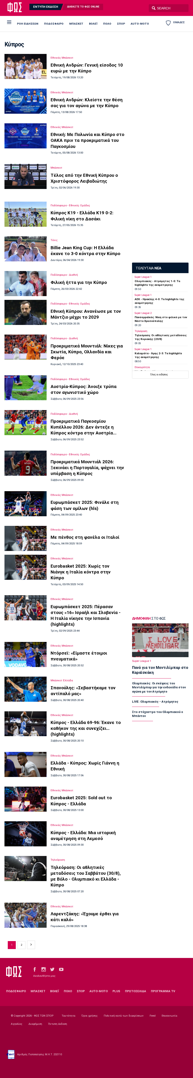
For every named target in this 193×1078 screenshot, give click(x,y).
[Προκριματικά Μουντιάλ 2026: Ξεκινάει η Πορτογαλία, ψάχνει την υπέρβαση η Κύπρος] (25, 463)
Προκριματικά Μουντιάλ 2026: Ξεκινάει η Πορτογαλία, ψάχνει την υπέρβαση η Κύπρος (87, 467)
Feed (153, 1015)
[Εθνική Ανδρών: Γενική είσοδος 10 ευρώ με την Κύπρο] (25, 66)
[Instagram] (43, 969)
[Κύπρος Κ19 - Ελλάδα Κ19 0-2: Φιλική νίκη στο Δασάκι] (25, 214)
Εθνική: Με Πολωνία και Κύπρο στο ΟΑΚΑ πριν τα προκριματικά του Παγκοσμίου (87, 140)
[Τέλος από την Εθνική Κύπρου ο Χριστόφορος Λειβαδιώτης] (25, 176)
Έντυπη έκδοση (57, 1023)
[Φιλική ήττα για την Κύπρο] (25, 283)
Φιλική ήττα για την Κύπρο (79, 282)
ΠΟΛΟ (107, 23)
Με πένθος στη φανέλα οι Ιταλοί (85, 537)
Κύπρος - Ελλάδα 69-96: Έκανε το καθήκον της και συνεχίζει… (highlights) (86, 728)
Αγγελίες (16, 1023)
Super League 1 (143, 277)
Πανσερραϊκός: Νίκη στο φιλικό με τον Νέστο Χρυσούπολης (161, 319)
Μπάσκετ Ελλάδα (62, 680)
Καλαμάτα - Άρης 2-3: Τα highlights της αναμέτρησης (158, 355)
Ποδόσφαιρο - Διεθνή (64, 274)
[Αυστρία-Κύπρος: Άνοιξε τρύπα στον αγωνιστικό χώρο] (25, 387)
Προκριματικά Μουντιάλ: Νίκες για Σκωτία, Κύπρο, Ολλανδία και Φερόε (87, 351)
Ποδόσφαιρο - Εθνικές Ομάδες (70, 205)
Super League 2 (143, 313)
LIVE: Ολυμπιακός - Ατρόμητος (155, 701)
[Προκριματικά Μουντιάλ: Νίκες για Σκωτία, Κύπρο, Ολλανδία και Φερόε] (25, 347)
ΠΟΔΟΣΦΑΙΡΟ (54, 23)
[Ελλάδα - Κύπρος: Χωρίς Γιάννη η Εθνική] (25, 764)
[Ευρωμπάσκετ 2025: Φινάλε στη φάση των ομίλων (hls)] (25, 503)
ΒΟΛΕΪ (93, 23)
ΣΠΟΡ (121, 23)
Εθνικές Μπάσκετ (62, 57)
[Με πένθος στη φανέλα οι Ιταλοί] (25, 538)
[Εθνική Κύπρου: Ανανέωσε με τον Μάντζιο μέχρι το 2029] (25, 312)
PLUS (116, 991)
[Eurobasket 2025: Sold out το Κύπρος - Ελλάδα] (25, 799)
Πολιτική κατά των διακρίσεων (124, 1015)
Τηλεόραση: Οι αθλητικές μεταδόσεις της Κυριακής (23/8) (161, 337)
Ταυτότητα (68, 1015)
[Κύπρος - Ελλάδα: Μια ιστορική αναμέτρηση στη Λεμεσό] (25, 833)
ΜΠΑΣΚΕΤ (76, 23)
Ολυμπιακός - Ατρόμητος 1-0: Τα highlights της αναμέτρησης (157, 282)
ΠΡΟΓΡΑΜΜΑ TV (163, 991)
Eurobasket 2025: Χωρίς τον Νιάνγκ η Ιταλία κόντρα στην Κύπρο (81, 571)
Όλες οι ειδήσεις (159, 374)
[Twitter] (52, 969)
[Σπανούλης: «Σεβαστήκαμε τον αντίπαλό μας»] (25, 689)
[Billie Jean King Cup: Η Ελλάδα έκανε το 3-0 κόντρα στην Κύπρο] (25, 248)
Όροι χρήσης (89, 1015)
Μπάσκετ (56, 167)
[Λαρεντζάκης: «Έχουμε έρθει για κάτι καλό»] (25, 915)
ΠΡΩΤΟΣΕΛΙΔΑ (135, 991)
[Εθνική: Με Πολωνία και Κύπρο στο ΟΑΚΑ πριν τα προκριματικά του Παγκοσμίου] (25, 135)
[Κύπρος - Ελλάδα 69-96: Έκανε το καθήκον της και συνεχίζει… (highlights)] (25, 723)
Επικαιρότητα (142, 367)
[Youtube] (61, 969)
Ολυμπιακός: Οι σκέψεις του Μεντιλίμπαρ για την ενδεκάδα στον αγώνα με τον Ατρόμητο (159, 687)
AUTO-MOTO (140, 23)
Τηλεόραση (58, 859)
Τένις (54, 240)
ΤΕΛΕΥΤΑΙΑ (148, 268)
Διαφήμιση (35, 1023)
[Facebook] (34, 969)
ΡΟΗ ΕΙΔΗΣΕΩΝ (27, 23)
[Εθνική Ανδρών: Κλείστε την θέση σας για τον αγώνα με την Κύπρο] (25, 101)
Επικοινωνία (169, 1015)
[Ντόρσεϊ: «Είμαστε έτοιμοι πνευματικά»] (25, 654)
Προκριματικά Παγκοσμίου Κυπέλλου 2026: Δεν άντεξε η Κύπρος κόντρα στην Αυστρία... (84, 427)
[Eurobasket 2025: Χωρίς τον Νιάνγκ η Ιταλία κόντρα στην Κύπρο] (25, 567)
